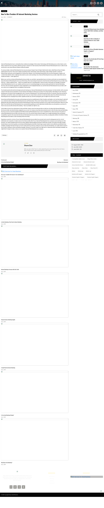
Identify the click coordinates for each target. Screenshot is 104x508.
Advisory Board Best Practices (77, 165)
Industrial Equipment (77, 112)
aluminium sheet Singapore (90, 174)
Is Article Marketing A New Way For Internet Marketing (11, 222)
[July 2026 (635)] (88, 147)
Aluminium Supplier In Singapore (78, 177)
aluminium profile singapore (77, 174)
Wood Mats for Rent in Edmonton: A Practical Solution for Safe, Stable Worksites (92, 40)
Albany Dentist (84, 168)
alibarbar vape (88, 171)
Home (74, 109)
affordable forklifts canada (90, 165)
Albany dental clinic (75, 168)
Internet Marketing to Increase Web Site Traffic (10, 269)
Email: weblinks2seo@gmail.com (86, 80)
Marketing (4, 11)
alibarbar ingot (80, 171)
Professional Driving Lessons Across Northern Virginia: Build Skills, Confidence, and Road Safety (94, 30)
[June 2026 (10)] (88, 149)
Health (74, 105)
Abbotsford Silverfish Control (89, 162)
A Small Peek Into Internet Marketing (8, 367)
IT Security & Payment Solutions (80, 115)
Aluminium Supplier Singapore (92, 177)
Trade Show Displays (77, 127)
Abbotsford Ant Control (76, 162)
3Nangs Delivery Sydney (92, 158)
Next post (66, 159)
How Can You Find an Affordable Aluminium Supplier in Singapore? (93, 50)
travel (86, 56)
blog (85, 26)
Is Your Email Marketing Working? (7, 162)
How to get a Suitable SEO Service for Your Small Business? (12, 174)
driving (74, 99)
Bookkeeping (75, 93)
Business (86, 46)
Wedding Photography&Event (79, 134)
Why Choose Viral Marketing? (62, 162)
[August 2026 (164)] (88, 145)
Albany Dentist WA (94, 168)
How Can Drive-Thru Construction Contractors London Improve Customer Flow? (94, 67)
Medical (74, 121)
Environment (75, 102)
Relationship (75, 124)
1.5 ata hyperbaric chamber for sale (78, 158)
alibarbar (73, 171)
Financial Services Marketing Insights (8, 319)
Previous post (4, 159)
